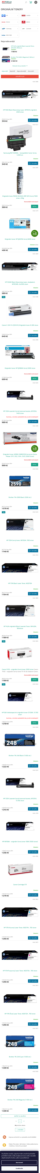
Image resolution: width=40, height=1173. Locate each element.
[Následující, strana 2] (20, 1121)
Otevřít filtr (20, 76)
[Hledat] (26, 2)
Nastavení (19, 1163)
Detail (35, 206)
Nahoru (20, 1130)
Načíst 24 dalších (20, 1116)
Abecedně (31, 71)
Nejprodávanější (21, 71)
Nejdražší (12, 71)
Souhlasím (19, 1168)
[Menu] (36, 2)
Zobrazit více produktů (19, 66)
